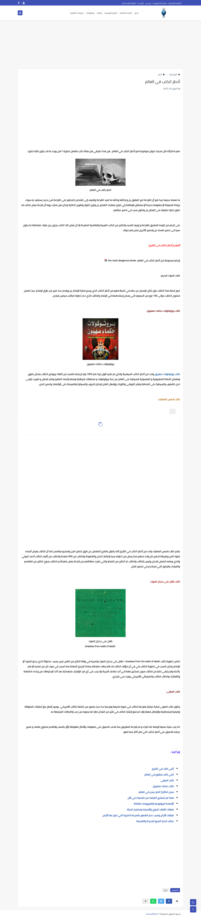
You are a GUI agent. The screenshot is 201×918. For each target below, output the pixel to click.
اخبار (136, 13)
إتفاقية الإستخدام (129, 3)
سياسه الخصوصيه (160, 3)
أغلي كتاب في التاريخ (162, 768)
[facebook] (19, 3)
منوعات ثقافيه (77, 13)
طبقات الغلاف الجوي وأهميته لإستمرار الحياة (150, 809)
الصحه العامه (126, 13)
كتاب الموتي (167, 780)
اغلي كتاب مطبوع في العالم (159, 774)
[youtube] (24, 3)
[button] (169, 901)
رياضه (99, 13)
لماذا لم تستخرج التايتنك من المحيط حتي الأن (150, 797)
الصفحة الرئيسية (174, 3)
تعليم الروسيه (110, 13)
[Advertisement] (100, 44)
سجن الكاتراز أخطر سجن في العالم (156, 792)
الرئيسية (173, 74)
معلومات (90, 13)
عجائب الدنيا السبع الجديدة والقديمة (155, 821)
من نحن (148, 3)
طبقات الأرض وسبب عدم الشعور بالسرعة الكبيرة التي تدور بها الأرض (138, 815)
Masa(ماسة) (152, 914)
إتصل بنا (140, 3)
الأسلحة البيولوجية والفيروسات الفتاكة (154, 803)
